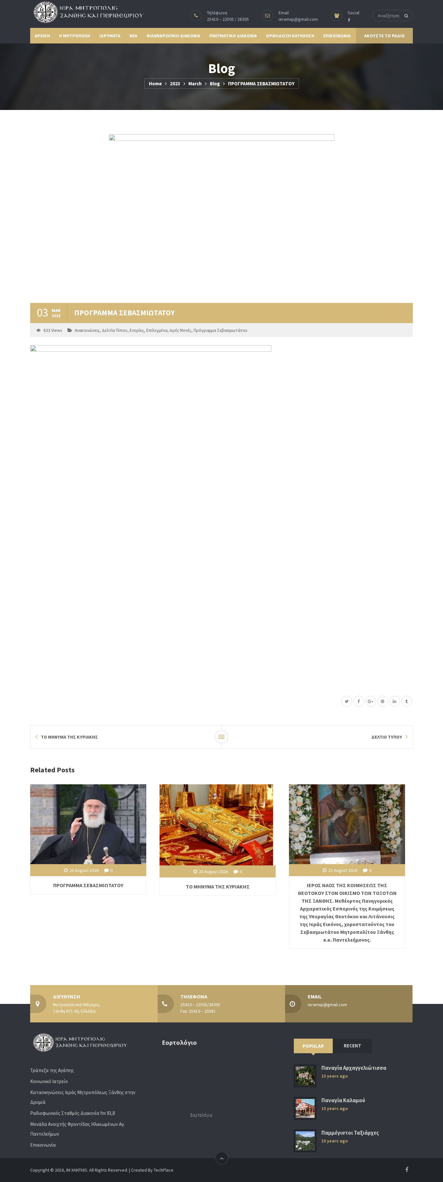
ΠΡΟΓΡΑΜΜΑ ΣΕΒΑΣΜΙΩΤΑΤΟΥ (88, 885)
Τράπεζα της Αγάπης (52, 1070)
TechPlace (164, 1170)
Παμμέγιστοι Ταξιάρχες (350, 1132)
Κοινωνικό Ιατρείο (49, 1081)
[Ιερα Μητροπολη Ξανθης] (87, 12)
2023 (175, 83)
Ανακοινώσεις (87, 330)
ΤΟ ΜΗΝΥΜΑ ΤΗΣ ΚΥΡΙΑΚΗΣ (218, 886)
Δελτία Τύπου (114, 330)
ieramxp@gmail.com (298, 19)
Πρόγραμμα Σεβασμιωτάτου (220, 330)
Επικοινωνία (43, 1145)
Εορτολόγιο (201, 1114)
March (195, 83)
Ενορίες (137, 330)
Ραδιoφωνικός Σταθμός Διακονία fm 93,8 (72, 1113)
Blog (215, 83)
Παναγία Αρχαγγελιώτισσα (353, 1068)
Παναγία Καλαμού (343, 1100)
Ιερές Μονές (180, 330)
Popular (313, 1046)
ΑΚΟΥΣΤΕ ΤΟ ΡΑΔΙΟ (384, 36)
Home (155, 83)
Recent (352, 1046)
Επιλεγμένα (156, 330)
